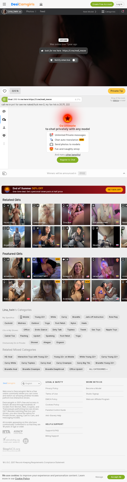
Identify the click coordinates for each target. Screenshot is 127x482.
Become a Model (93, 388)
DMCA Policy (51, 399)
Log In (119, 4)
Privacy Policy (52, 388)
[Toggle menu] (4, 4)
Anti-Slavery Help (53, 415)
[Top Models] (41, 4)
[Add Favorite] (5, 91)
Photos (31, 11)
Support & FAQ (52, 430)
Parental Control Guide (56, 410)
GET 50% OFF (114, 190)
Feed (42, 11)
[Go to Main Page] (23, 4)
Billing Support (52, 436)
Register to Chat (67, 160)
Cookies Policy (52, 405)
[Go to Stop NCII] (12, 449)
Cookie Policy (22, 478)
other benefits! (73, 154)
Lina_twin (8, 309)
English (29, 383)
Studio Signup (92, 394)
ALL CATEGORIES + (98, 369)
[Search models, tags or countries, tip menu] (122, 11)
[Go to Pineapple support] (26, 441)
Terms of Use (52, 394)
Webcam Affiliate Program (97, 399)
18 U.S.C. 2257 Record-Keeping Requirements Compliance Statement (33, 462)
